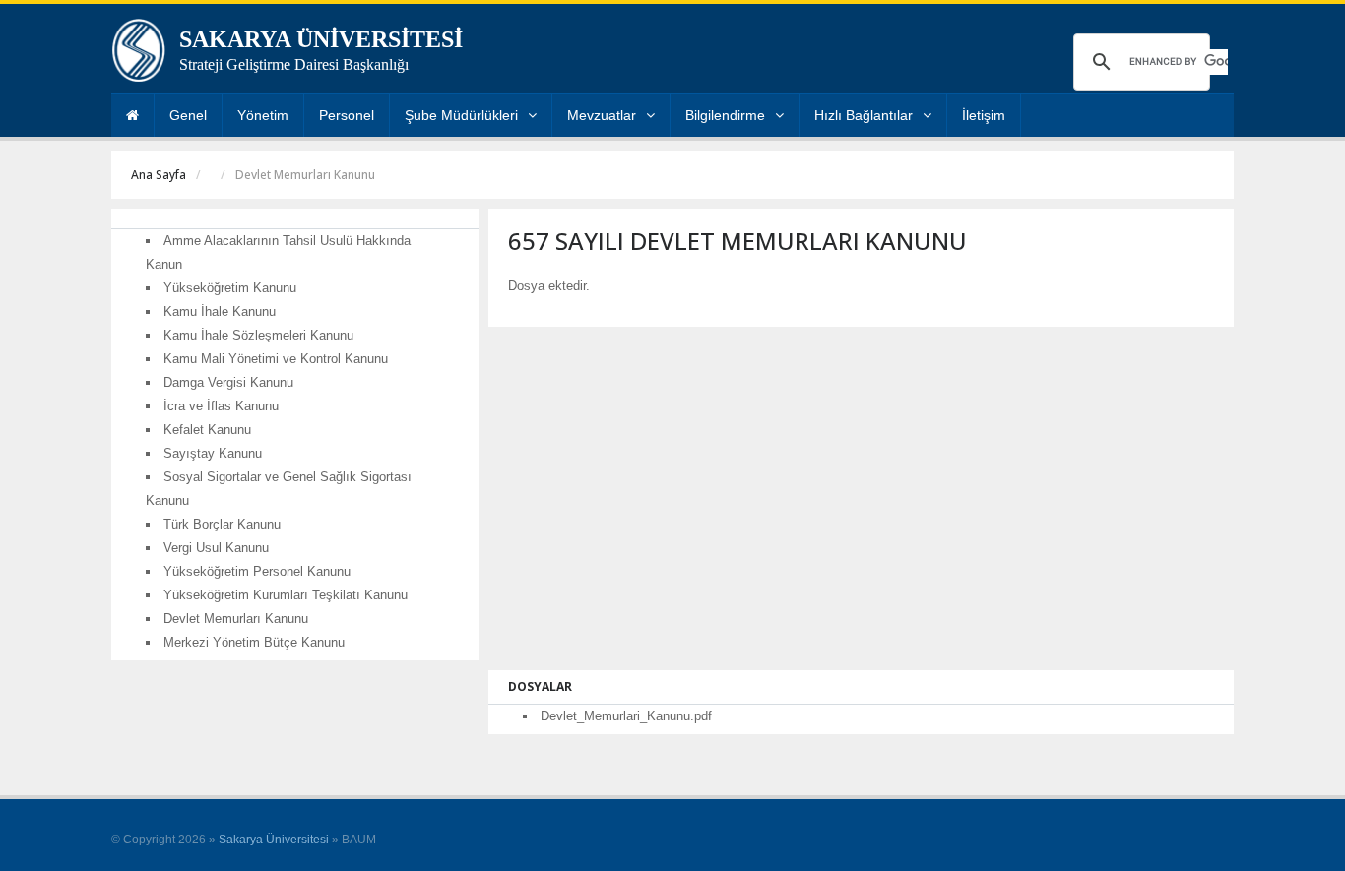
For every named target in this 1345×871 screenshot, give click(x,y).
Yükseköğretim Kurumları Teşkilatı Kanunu (285, 595)
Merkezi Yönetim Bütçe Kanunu (254, 642)
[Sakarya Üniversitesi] (138, 55)
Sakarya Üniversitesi (274, 839)
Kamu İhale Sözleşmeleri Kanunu (258, 335)
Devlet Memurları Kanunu (235, 618)
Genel (188, 115)
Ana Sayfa (158, 174)
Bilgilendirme (725, 115)
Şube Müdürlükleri (461, 115)
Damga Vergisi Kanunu (228, 382)
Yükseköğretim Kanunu (229, 287)
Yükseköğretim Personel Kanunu (257, 571)
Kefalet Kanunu (207, 429)
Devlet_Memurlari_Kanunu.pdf (626, 716)
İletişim (983, 115)
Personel (346, 115)
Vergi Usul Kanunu (216, 547)
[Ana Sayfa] (132, 115)
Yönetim (262, 115)
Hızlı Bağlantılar (863, 115)
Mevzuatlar (601, 115)
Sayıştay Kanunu (212, 453)
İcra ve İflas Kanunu (221, 406)
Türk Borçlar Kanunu (222, 524)
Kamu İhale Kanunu (219, 311)
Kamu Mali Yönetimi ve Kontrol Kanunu (275, 358)
